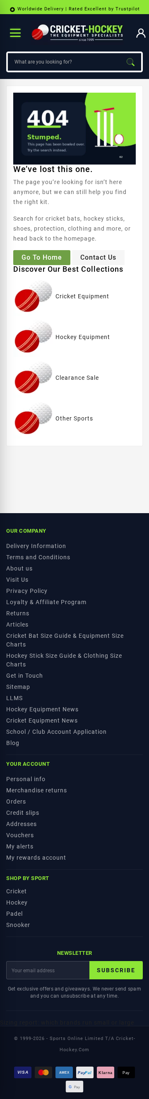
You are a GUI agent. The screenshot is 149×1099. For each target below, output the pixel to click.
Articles (17, 624)
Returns (17, 613)
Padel (14, 913)
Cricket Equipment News (42, 720)
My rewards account (36, 857)
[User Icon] (141, 33)
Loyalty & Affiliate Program (46, 602)
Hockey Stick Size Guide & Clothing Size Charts (64, 660)
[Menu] (15, 33)
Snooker (18, 925)
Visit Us (17, 579)
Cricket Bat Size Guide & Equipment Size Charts (65, 640)
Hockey (17, 902)
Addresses (21, 824)
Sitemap (18, 686)
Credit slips (22, 812)
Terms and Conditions (38, 557)
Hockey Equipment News (42, 709)
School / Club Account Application (56, 731)
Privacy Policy (27, 591)
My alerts (20, 846)
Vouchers (20, 835)
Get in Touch (24, 675)
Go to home (42, 257)
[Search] (130, 61)
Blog (12, 743)
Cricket (16, 891)
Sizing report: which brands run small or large (67, 1022)
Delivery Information (36, 546)
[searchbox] (64, 62)
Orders (16, 801)
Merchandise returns (36, 790)
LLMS (14, 698)
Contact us (98, 257)
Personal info (26, 779)
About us (19, 568)
